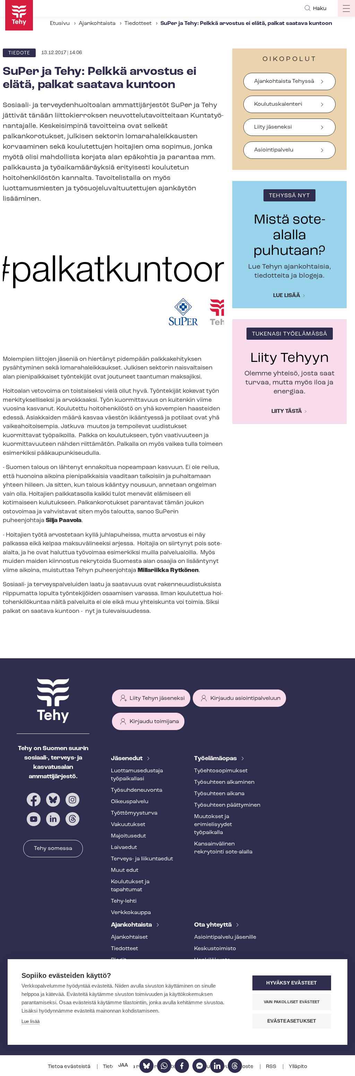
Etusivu (60, 23)
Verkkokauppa (131, 913)
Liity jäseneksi (273, 127)
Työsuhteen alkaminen (224, 782)
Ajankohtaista (97, 23)
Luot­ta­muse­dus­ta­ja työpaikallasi (137, 775)
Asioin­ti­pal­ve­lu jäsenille (225, 937)
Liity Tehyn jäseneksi (157, 698)
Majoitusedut (128, 836)
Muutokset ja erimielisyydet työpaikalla (213, 824)
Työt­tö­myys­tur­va (134, 813)
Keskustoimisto (215, 949)
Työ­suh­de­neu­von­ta (136, 790)
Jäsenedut (127, 759)
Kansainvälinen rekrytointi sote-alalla (223, 848)
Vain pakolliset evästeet (292, 1002)
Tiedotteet (137, 23)
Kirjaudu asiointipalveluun (245, 698)
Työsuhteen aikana (219, 794)
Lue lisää (286, 295)
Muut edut (124, 870)
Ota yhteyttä (213, 925)
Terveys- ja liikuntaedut (142, 859)
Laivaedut (124, 847)
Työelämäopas (216, 759)
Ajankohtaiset (129, 937)
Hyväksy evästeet (291, 983)
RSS (271, 1066)
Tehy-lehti (124, 901)
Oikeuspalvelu (129, 802)
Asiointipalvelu (273, 150)
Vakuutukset (128, 824)
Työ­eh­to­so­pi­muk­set (221, 771)
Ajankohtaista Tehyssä (284, 81)
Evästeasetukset (292, 1021)
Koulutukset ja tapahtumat (130, 886)
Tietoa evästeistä (70, 1066)
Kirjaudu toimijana (154, 721)
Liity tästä (286, 411)
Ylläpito (298, 1066)
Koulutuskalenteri (278, 104)
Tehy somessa (53, 848)
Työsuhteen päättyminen (227, 805)
